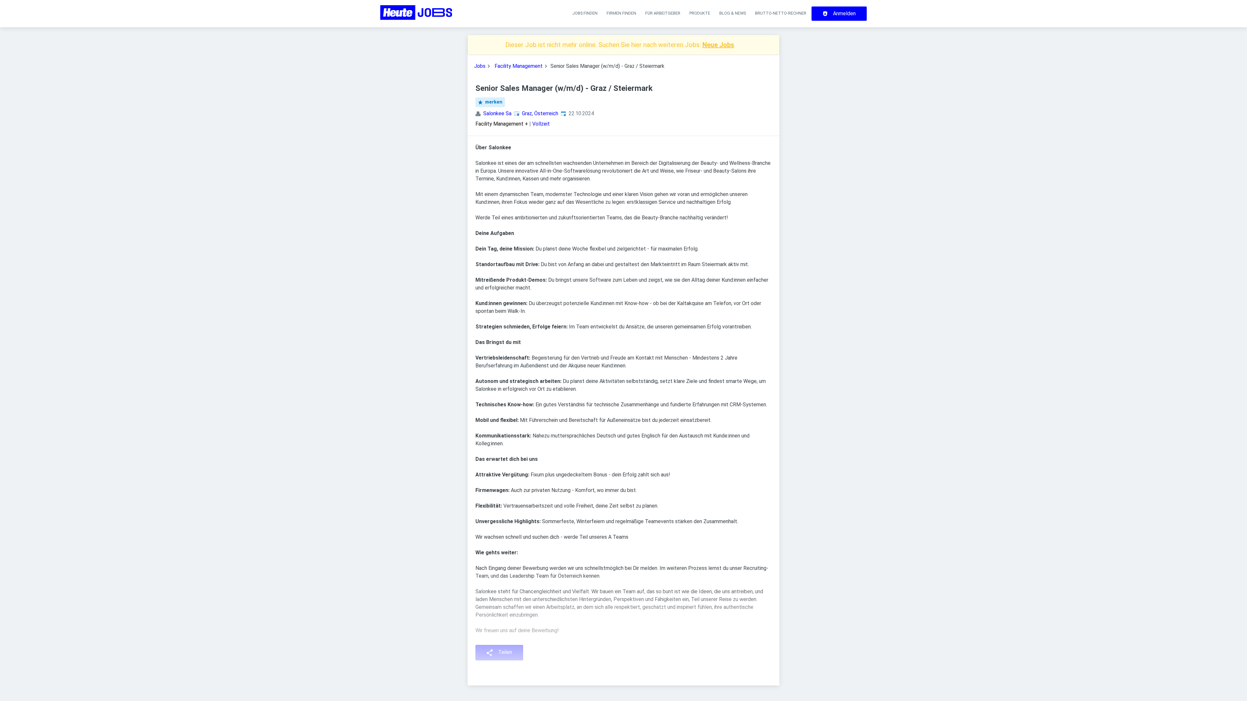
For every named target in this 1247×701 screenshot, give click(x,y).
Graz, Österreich (540, 113)
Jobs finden (585, 13)
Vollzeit (541, 124)
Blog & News (732, 13)
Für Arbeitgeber (662, 13)
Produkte (699, 13)
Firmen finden (621, 13)
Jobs (479, 66)
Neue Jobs (718, 45)
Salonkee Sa (497, 113)
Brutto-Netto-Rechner (780, 13)
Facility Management (519, 66)
